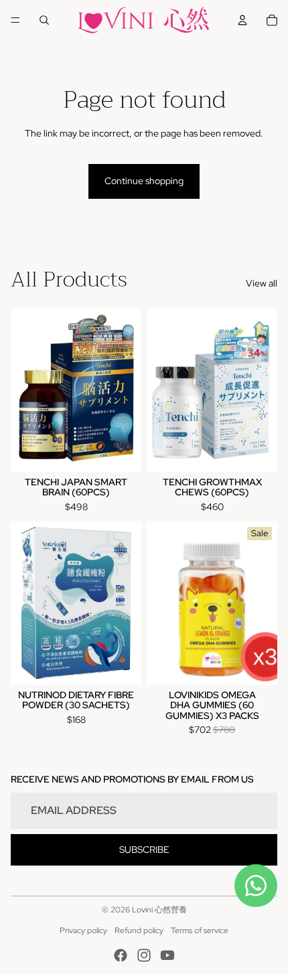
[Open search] (44, 20)
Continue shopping (144, 181)
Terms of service (199, 930)
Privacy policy (83, 930)
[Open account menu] (242, 20)
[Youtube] (167, 955)
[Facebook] (121, 955)
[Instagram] (144, 955)
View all (261, 283)
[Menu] (15, 20)
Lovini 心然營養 (159, 909)
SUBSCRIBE (144, 849)
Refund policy (139, 930)
